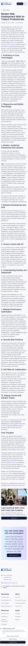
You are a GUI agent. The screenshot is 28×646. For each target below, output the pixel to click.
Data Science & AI (6, 600)
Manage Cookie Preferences (13, 636)
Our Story (18, 597)
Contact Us (18, 606)
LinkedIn (17, 613)
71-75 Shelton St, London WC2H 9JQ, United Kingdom (14, 586)
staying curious (11, 462)
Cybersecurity (5, 597)
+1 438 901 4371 (7, 577)
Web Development (6, 606)
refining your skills (6, 473)
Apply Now (20, 3)
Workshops (4, 616)
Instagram (18, 616)
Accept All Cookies (13, 642)
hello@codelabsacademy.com (10, 582)
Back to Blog (6, 10)
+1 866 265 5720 (7, 579)
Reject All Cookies (13, 639)
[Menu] (25, 3)
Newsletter (4, 624)
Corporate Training (20, 600)
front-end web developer (8, 44)
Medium (17, 619)
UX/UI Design (5, 603)
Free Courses (5, 613)
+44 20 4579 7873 (7, 575)
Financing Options (20, 603)
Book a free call (13, 555)
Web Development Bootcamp (16, 485)
